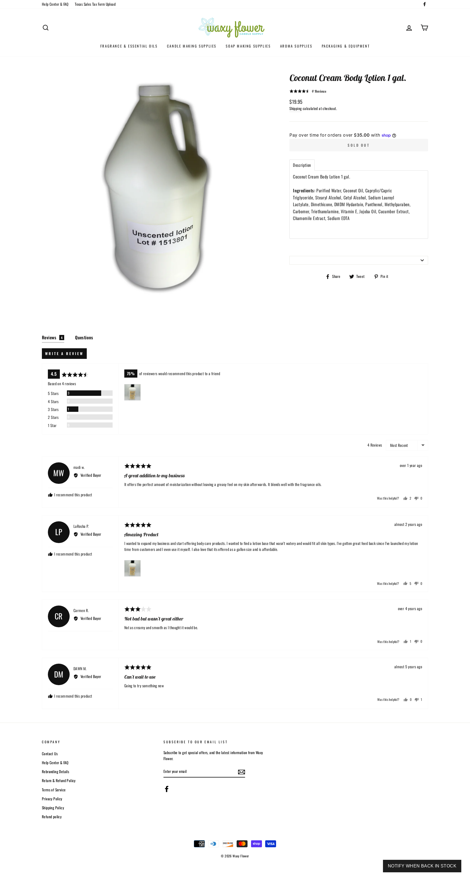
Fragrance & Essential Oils (129, 46)
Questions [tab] (84, 337)
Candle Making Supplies (192, 46)
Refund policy (51, 816)
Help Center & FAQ (55, 4)
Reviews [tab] (52, 337)
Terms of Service (54, 789)
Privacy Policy (52, 798)
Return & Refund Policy (59, 780)
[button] (307, 91)
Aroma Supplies (296, 46)
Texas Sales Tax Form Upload (95, 4)
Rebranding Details (55, 771)
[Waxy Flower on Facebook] (166, 789)
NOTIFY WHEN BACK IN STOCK (422, 866)
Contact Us (50, 753)
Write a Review (64, 353)
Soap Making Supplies (248, 46)
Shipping (295, 108)
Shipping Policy (53, 807)
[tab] (301, 165)
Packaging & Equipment (346, 46)
